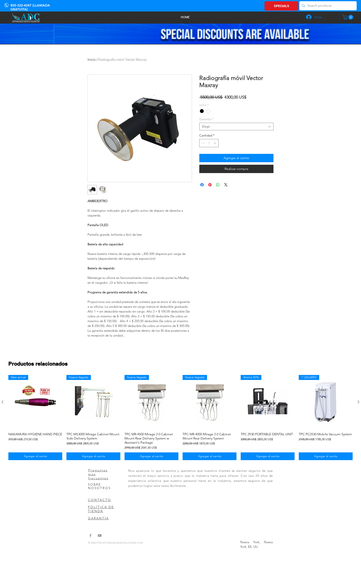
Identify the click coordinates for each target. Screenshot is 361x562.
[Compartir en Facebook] (202, 184)
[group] (180, 417)
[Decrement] (203, 143)
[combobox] (236, 126)
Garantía (206, 119)
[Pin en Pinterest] (209, 184)
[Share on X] (225, 184)
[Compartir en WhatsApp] (217, 184)
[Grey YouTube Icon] (99, 535)
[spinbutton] (209, 143)
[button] (348, 17)
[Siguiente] (358, 401)
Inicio (92, 59)
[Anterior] (2, 401)
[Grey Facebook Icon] (90, 535)
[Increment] (215, 143)
